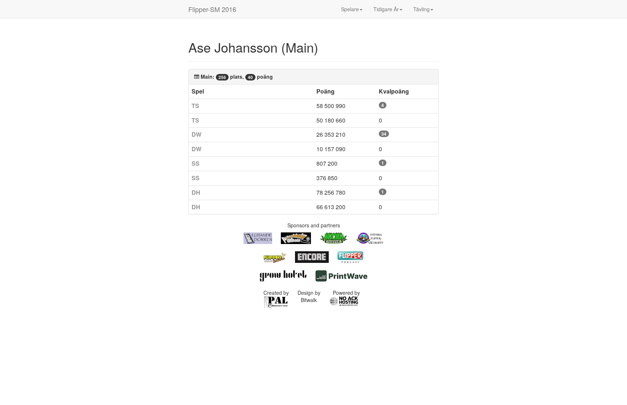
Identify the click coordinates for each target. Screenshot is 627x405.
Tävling (421, 9)
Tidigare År (386, 9)
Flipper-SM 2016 (212, 9)
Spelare (350, 9)
